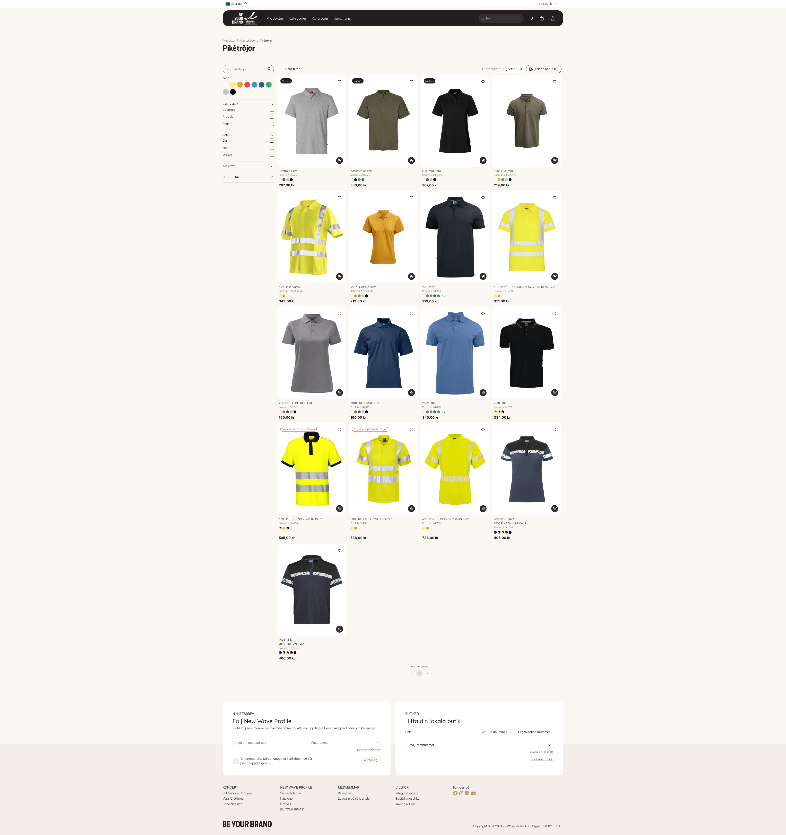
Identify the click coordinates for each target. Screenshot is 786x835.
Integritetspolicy (406, 793)
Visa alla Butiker (542, 759)
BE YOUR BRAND (292, 809)
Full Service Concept (237, 793)
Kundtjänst (342, 18)
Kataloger (320, 18)
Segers (227, 124)
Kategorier (297, 18)
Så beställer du (290, 793)
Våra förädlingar (234, 798)
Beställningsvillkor (408, 798)
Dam (226, 140)
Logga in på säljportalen (355, 798)
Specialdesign (232, 804)
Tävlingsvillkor (405, 804)
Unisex (227, 155)
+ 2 (443, 295)
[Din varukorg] (542, 18)
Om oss (285, 804)
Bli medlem (345, 793)
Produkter (275, 18)
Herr (226, 148)
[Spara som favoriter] (531, 18)
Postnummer (497, 732)
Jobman (229, 110)
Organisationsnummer (534, 732)
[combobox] (311, 742)
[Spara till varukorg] (339, 160)
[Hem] (244, 18)
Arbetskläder (247, 40)
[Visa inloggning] (553, 18)
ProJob (228, 116)
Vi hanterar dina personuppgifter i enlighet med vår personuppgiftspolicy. (276, 761)
